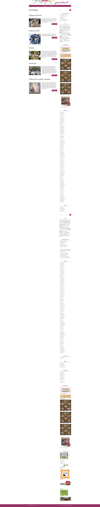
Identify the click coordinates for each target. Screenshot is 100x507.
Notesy (63, 36)
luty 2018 (61, 138)
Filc (65, 30)
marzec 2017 (62, 150)
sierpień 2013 (62, 186)
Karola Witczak (62, 372)
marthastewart (62, 377)
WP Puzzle (69, 505)
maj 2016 (61, 161)
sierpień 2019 (62, 122)
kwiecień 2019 (62, 126)
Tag (65, 38)
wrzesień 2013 (62, 185)
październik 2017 (62, 142)
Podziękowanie (61, 37)
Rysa (61, 381)
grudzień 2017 (62, 141)
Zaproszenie (61, 40)
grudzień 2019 (62, 119)
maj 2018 (61, 285)
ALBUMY (60, 25)
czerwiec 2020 (62, 116)
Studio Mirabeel (62, 382)
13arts (69, 455)
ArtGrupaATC (67, 459)
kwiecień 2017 (62, 299)
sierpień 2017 (62, 145)
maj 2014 (61, 176)
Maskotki (62, 35)
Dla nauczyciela (63, 223)
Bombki (62, 27)
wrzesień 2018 (62, 131)
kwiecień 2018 (62, 136)
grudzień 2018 (62, 128)
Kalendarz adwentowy (65, 256)
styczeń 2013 (62, 195)
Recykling (68, 37)
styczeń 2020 (62, 118)
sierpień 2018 (62, 132)
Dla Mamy (60, 223)
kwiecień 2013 (62, 191)
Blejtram (60, 27)
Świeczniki (60, 41)
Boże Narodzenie (67, 27)
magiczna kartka (62, 463)
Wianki (62, 39)
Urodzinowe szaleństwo (63, 19)
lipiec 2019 (61, 123)
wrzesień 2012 (62, 200)
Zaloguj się (61, 207)
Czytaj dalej (54, 37)
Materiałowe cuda (65, 35)
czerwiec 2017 (62, 146)
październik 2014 (62, 172)
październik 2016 (62, 155)
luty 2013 (61, 194)
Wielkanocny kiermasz (35, 15)
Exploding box (62, 30)
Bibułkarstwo (69, 220)
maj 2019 (61, 124)
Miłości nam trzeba (63, 16)
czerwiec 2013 (62, 189)
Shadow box (63, 38)
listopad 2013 (62, 333)
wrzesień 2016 (62, 156)
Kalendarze (65, 31)
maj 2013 (61, 190)
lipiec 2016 (61, 309)
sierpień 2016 (62, 157)
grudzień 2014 (62, 171)
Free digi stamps (51, 5)
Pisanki (66, 36)
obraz (64, 36)
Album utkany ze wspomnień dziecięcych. (64, 255)
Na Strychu (61, 468)
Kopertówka (64, 32)
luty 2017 (61, 151)
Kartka (67, 31)
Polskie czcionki (62, 379)
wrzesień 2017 (62, 143)
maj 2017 (61, 147)
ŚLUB (69, 40)
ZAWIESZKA (65, 40)
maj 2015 (61, 169)
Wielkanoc (65, 39)
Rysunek (60, 38)
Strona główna (45, 5)
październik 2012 (62, 199)
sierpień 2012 (62, 201)
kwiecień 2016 (62, 162)
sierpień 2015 (62, 166)
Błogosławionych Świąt (63, 15)
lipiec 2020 (61, 114)
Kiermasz (31, 48)
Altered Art (64, 25)
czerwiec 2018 (62, 133)
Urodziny (68, 38)
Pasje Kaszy (62, 378)
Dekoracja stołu (68, 28)
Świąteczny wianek (34, 30)
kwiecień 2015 (62, 170)
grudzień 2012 (62, 196)
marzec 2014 (62, 328)
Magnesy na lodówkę (66, 33)
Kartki (60, 32)
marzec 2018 (62, 137)
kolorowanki (62, 373)
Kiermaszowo (32, 63)
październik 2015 (62, 165)
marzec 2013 (62, 193)
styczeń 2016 (62, 314)
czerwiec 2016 (62, 160)
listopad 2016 (62, 304)
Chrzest (60, 28)
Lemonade (61, 461)
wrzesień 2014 (62, 174)
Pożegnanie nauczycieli (63, 20)
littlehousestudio (62, 374)
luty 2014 (61, 179)
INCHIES (63, 31)
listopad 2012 (62, 198)
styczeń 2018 (62, 140)
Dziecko (66, 29)
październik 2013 (62, 184)
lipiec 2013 (61, 338)
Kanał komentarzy (62, 209)
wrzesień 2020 (62, 113)
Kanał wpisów (62, 208)
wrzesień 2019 (62, 121)
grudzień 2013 (62, 181)
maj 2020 (61, 117)
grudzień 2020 (62, 112)
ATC (67, 25)
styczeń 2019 (62, 127)
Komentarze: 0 (35, 16)
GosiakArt (30, 505)
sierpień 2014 (62, 175)
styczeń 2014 (62, 180)
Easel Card (68, 29)
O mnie (56, 5)
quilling (65, 37)
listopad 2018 (62, 280)
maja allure (61, 376)
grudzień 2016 (62, 152)
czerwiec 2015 (62, 167)
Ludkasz (61, 254)
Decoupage (64, 28)
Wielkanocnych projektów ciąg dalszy (39, 79)
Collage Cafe (62, 460)
